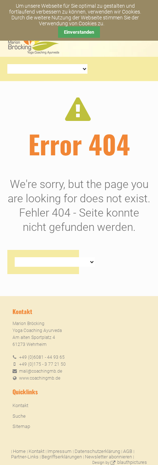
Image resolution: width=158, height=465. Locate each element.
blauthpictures (132, 462)
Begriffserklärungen (62, 457)
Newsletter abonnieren (108, 457)
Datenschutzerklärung (97, 451)
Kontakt (20, 405)
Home (19, 451)
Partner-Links (25, 457)
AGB (127, 451)
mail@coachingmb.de (40, 371)
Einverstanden (79, 32)
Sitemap (21, 426)
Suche (19, 416)
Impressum (59, 451)
